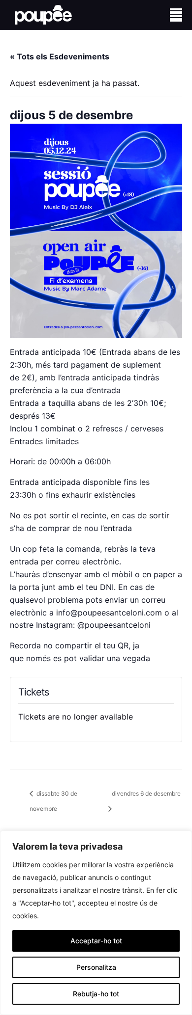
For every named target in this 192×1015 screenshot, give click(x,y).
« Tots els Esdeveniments (59, 56)
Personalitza (96, 967)
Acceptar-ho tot (96, 940)
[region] (96, 922)
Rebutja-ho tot (96, 993)
